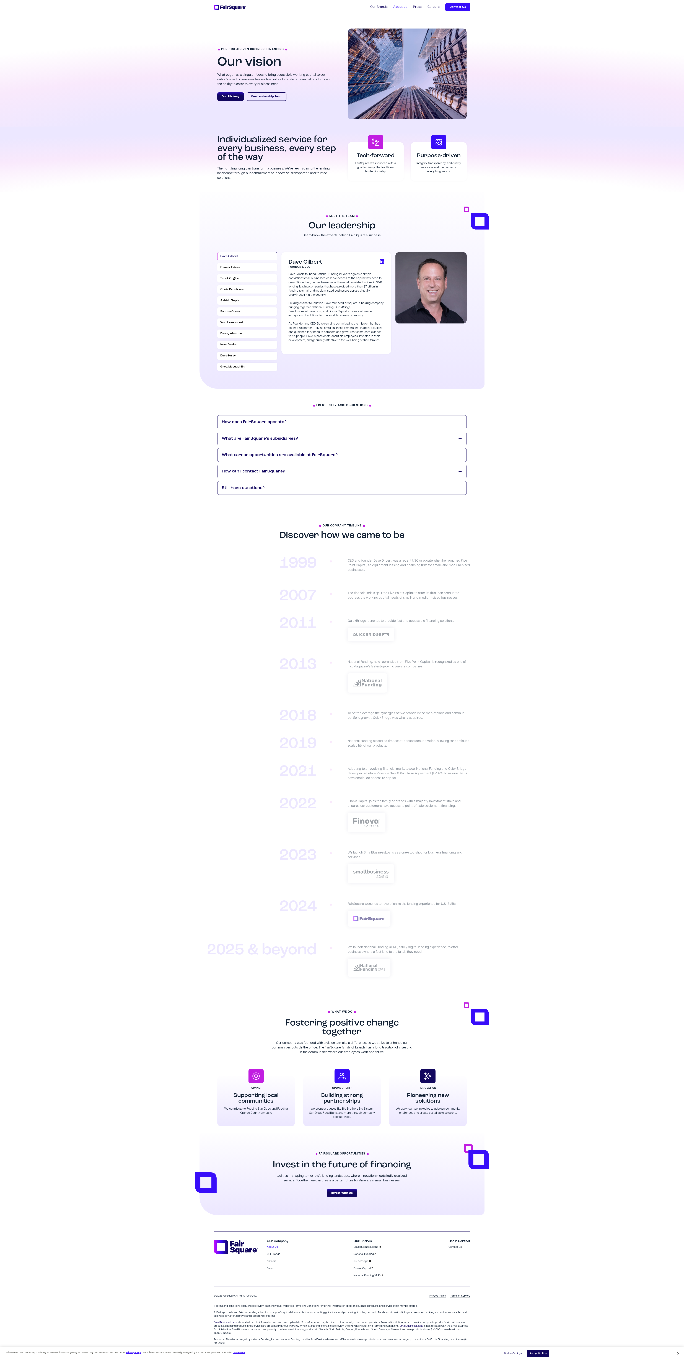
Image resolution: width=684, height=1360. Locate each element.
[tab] (247, 256)
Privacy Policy (133, 1352)
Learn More (239, 1352)
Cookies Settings (513, 1353)
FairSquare (229, 1296)
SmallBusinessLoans (225, 1322)
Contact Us (458, 7)
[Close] (678, 1353)
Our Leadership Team (266, 96)
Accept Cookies (538, 1353)
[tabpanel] (374, 303)
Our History (231, 96)
